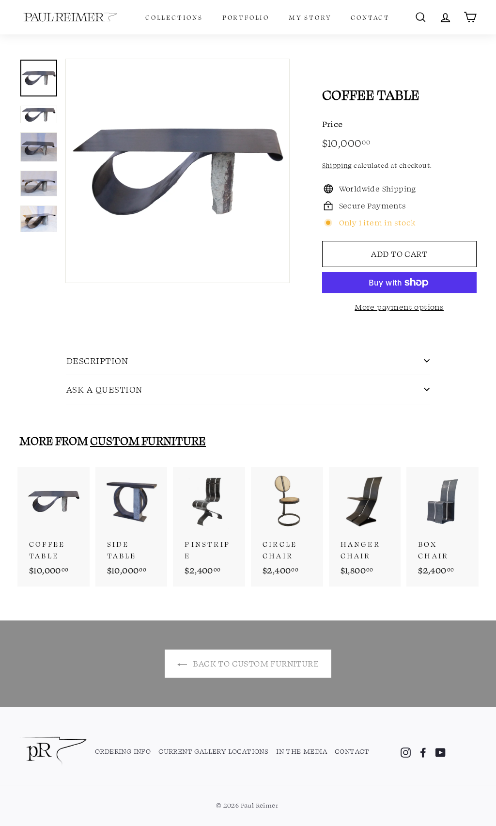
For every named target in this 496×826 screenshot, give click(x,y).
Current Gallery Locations (213, 751)
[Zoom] (177, 171)
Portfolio (245, 17)
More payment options (399, 307)
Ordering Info (123, 751)
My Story (310, 17)
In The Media (301, 751)
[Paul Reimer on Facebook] (423, 752)
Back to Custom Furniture (255, 663)
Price (332, 124)
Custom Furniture (148, 440)
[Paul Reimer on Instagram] (406, 752)
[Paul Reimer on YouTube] (440, 752)
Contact (370, 17)
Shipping (337, 165)
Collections (174, 17)
